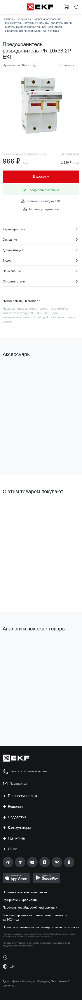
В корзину (20, 454)
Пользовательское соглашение (25, 892)
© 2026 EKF (10, 986)
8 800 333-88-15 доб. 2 (44, 313)
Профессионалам (22, 796)
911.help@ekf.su (42, 317)
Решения (15, 806)
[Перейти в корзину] (66, 6)
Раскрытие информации (20, 900)
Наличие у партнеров (43, 209)
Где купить (16, 838)
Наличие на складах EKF (43, 201)
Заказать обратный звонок (28, 771)
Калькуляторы (19, 827)
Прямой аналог (15, 643)
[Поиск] (76, 7)
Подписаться (19, 725)
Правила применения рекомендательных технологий (41, 927)
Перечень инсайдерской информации (30, 907)
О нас (12, 849)
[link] (8, 862)
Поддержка (17, 817)
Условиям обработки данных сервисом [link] (23, 936)
